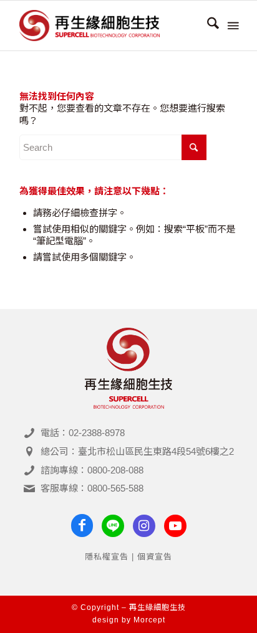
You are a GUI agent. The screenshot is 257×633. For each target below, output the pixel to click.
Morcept (149, 620)
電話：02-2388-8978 (83, 432)
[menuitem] (207, 25)
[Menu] (232, 25)
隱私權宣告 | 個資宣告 (128, 556)
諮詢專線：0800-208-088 (92, 470)
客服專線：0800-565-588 (92, 488)
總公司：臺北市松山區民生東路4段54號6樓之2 (137, 451)
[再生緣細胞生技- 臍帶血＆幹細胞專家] (106, 25)
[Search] (207, 25)
